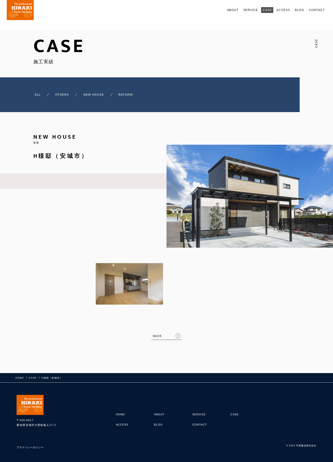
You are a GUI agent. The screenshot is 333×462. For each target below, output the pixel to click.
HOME (120, 414)
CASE (267, 10)
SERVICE (250, 10)
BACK (157, 336)
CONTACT (317, 10)
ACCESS (283, 10)
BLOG (299, 10)
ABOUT (233, 10)
